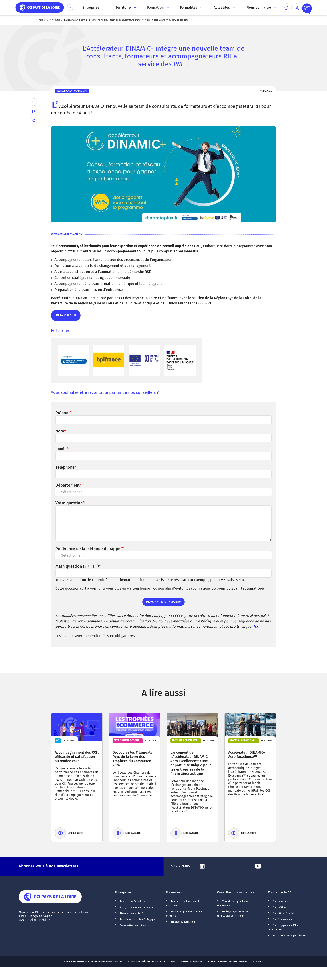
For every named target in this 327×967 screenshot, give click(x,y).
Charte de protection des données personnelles (93, 961)
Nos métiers (279, 907)
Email (61, 449)
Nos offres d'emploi (283, 913)
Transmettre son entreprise (135, 925)
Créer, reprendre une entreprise (137, 907)
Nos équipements (282, 919)
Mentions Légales (191, 961)
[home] (39, 7)
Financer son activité (131, 913)
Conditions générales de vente (146, 961)
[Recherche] (287, 8)
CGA (173, 961)
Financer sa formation (183, 922)
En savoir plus (65, 317)
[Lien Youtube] (280, 866)
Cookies (258, 961)
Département (67, 485)
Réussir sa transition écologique (137, 919)
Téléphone (65, 467)
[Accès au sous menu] (103, 7)
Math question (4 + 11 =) (77, 566)
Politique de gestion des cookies (228, 961)
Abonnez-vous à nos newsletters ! (49, 866)
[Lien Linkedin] (224, 866)
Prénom (62, 412)
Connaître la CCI (280, 892)
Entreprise (123, 892)
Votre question (69, 503)
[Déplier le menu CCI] (70, 7)
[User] (297, 8)
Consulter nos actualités (235, 892)
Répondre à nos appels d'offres (290, 935)
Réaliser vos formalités (132, 901)
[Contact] (307, 8)
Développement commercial (67, 234)
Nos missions (280, 901)
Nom (59, 431)
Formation (174, 892)
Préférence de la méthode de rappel (88, 548)
